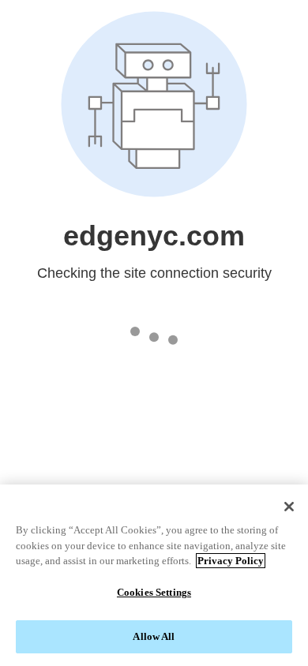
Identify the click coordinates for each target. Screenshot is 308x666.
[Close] (289, 506)
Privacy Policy (230, 561)
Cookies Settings (154, 592)
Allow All (154, 636)
